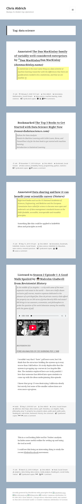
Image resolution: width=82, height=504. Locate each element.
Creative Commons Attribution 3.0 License (51, 500)
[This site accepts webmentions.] (33, 495)
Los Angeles (55, 409)
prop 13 (23, 411)
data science (40, 96)
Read (55, 470)
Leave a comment (39, 168)
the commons (48, 413)
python (56, 166)
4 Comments (50, 99)
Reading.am (17, 413)
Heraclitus (46, 409)
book (19, 415)
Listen (54, 407)
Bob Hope (25, 409)
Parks (62, 409)
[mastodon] (42, 99)
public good (52, 411)
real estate (25, 413)
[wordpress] (29, 168)
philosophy (16, 411)
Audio (16, 407)
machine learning (51, 96)
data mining (25, 472)
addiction (18, 409)
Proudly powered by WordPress (25, 493)
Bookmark (59, 163)
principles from (47, 493)
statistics (16, 99)
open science (17, 248)
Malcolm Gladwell (52, 279)
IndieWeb (16, 246)
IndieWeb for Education (57, 246)
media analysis (45, 472)
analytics (18, 472)
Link (16, 94)
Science (22, 246)
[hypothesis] (37, 99)
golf (40, 409)
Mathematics (17, 96)
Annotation (58, 94)
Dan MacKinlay (50, 60)
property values (42, 411)
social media (64, 472)
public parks (61, 411)
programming (48, 166)
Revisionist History (36, 413)
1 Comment (47, 474)
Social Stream (27, 96)
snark (60, 96)
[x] (40, 99)
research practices (29, 248)
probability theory (37, 166)
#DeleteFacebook (31, 452)
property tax (31, 411)
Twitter (15, 474)
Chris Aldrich (16, 8)
